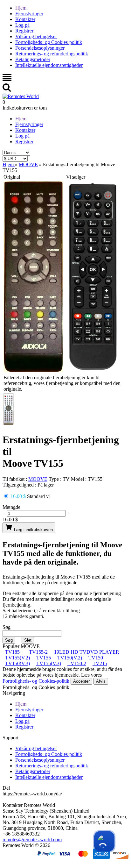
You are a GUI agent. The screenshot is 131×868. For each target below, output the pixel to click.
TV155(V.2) (17, 657)
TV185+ (14, 652)
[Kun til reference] (33, 370)
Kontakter (25, 19)
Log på (22, 25)
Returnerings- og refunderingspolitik (51, 53)
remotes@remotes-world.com (32, 839)
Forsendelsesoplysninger (40, 48)
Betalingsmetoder (32, 59)
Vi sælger (75, 177)
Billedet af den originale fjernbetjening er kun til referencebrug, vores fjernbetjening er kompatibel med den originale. (62, 383)
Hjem (20, 8)
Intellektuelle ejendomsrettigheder (49, 65)
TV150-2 (76, 663)
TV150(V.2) (69, 657)
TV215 (100, 663)
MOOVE (37, 479)
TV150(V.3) (17, 663)
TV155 (43, 657)
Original (11, 177)
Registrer (24, 30)
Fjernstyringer (29, 13)
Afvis (101, 681)
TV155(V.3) (48, 663)
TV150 (95, 657)
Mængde (11, 507)
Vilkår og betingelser (36, 36)
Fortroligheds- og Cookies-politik (48, 42)
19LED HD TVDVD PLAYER (86, 652)
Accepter (81, 681)
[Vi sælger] (93, 370)
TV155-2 (38, 652)
